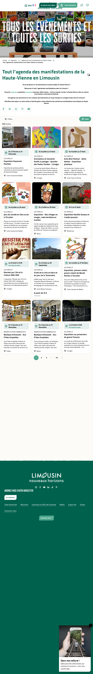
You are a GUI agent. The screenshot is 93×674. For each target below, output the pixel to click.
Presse (82, 504)
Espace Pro (72, 504)
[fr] (34, 5)
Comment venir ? (46, 518)
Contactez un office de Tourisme (44, 504)
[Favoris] (88, 5)
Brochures (24, 504)
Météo (62, 504)
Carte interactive (10, 504)
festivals (14, 92)
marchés (29, 92)
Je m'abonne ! (10, 497)
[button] (81, 5)
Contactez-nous (10, 511)
